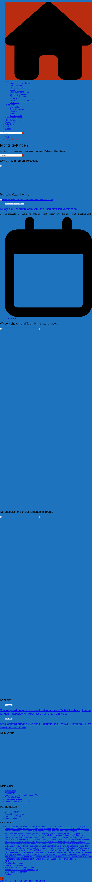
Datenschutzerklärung (14, 865)
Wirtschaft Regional (18, 96)
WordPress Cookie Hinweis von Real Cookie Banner (22, 881)
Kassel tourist (10, 791)
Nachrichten (10, 105)
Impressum (48, 842)
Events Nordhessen (18, 94)
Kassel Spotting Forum (14, 814)
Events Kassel (16, 85)
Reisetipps (9, 124)
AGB (7, 861)
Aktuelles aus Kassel (14, 118)
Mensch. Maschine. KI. (19, 92)
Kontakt (8, 129)
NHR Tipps (14, 103)
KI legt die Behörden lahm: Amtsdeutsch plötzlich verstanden (38, 209)
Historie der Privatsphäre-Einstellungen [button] (21, 870)
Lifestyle (13, 111)
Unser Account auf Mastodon (17, 802)
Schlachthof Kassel (13, 797)
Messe (12, 113)
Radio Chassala (12, 818)
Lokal (7, 81)
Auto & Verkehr (16, 116)
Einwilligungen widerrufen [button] (16, 872)
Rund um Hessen (17, 109)
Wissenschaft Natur (18, 88)
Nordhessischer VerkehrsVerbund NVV (21, 795)
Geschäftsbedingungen (15, 863)
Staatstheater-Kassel (14, 799)
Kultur (12, 90)
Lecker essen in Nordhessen (22, 100)
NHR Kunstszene (12, 120)
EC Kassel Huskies (13, 812)
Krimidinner (10, 793)
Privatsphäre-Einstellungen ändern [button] (19, 868)
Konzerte (13, 98)
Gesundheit (10, 122)
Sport (7, 126)
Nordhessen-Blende (13, 816)
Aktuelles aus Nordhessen (21, 83)
